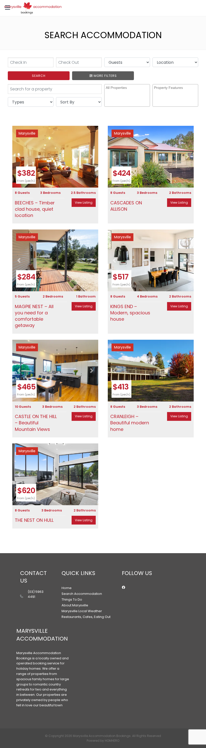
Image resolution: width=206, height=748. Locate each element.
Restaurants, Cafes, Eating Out (86, 616)
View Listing (83, 202)
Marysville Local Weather (82, 611)
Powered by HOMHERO (103, 740)
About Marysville (75, 605)
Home (67, 588)
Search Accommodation (82, 593)
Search (38, 76)
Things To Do (72, 599)
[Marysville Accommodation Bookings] (33, 8)
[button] (18, 157)
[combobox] (127, 95)
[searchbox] (128, 92)
